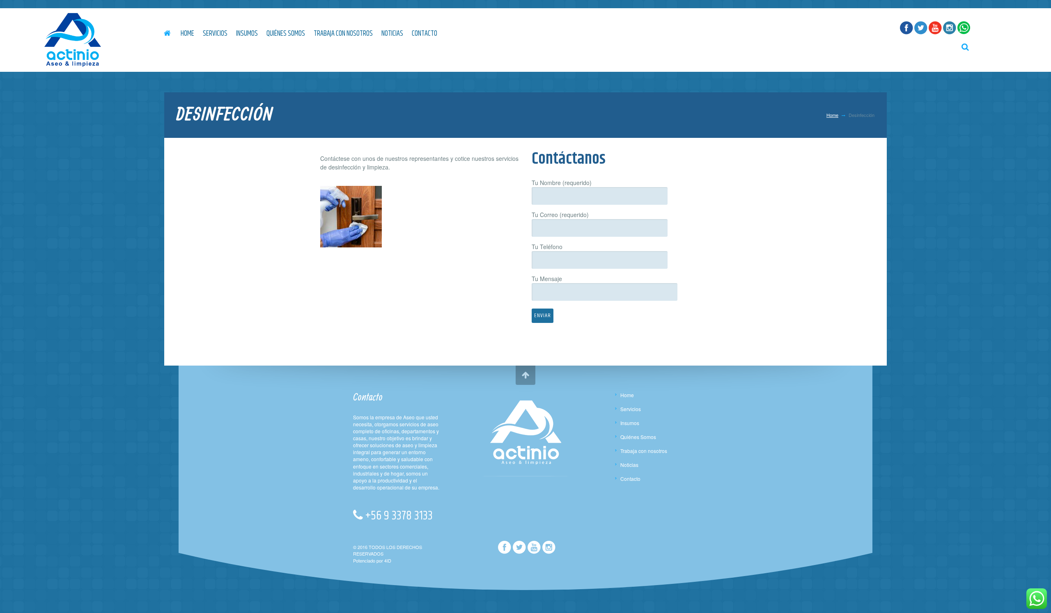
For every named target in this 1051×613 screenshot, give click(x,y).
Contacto (424, 33)
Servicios (215, 33)
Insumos (247, 33)
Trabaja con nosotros (343, 33)
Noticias (392, 33)
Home (187, 33)
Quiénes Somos (285, 33)
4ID (387, 560)
